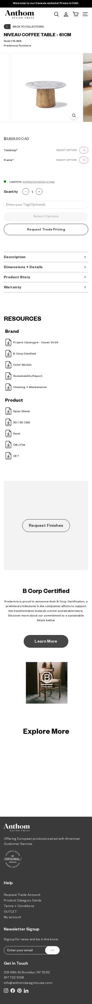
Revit (16, 434)
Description (15, 257)
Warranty (12, 288)
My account (12, 918)
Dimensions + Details (23, 268)
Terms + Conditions (19, 906)
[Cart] (75, 14)
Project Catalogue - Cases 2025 (36, 342)
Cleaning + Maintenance (30, 387)
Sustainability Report (27, 376)
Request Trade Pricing (46, 230)
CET (16, 456)
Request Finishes (46, 526)
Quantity (11, 192)
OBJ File (19, 445)
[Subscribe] (52, 950)
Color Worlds (22, 365)
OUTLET (10, 912)
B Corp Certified (24, 354)
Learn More (46, 642)
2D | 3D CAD (21, 422)
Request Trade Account (22, 895)
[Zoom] (74, 115)
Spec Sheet (21, 411)
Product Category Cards (23, 901)
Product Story (17, 278)
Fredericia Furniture (17, 46)
